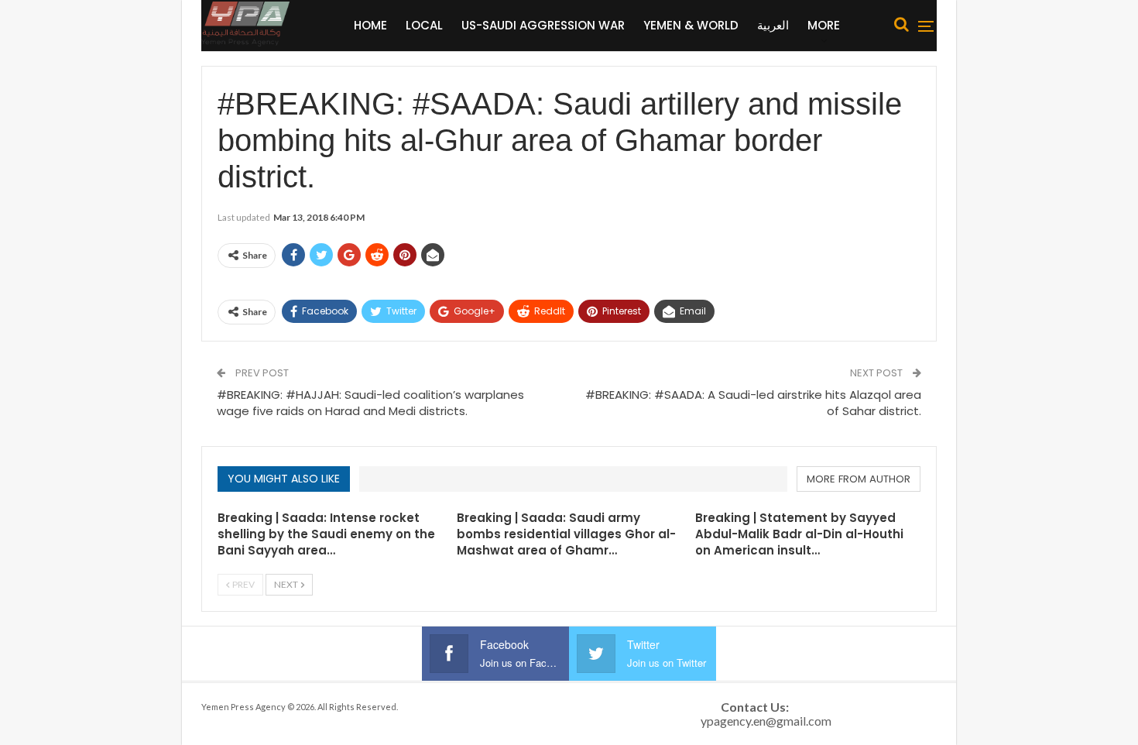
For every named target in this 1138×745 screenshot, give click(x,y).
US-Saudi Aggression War (543, 25)
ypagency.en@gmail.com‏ (766, 720)
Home (370, 25)
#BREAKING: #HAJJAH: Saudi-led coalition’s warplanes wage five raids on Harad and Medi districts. (370, 402)
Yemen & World (691, 25)
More (823, 25)
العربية (773, 25)
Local (424, 25)
